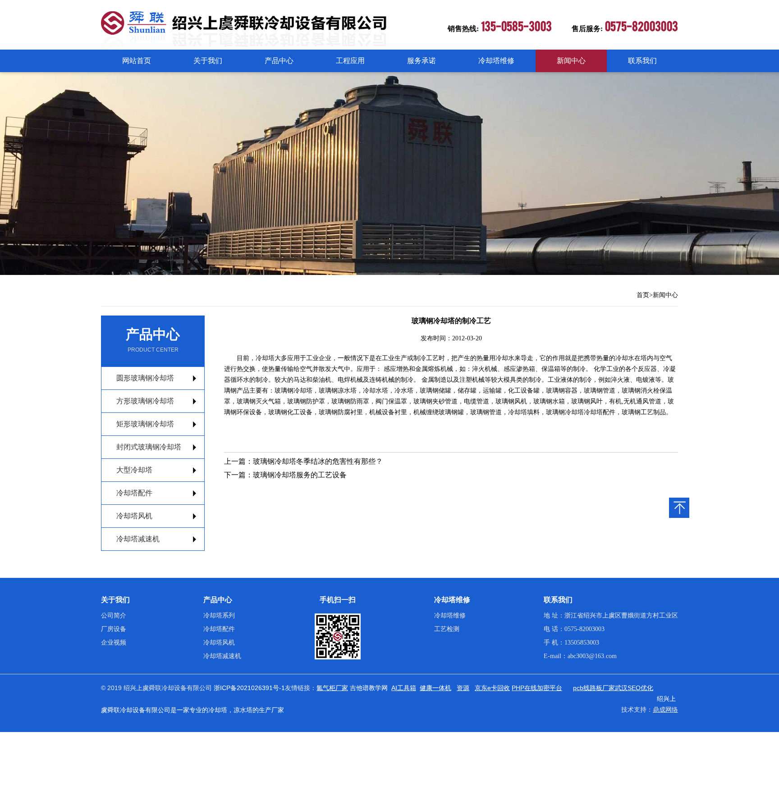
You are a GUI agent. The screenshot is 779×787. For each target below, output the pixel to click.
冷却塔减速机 (138, 539)
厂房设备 (113, 629)
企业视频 (113, 642)
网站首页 (136, 60)
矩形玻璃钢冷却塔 (145, 424)
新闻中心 (571, 60)
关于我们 (207, 60)
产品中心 (279, 60)
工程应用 (350, 60)
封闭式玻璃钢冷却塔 (148, 447)
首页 (643, 295)
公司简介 (113, 615)
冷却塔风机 (134, 516)
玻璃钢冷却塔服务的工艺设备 (300, 475)
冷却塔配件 (134, 493)
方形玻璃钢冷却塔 (145, 401)
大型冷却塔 (134, 470)
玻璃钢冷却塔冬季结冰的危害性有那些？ (318, 461)
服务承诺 (421, 60)
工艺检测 (446, 629)
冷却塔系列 (219, 615)
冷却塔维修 (496, 60)
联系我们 (642, 60)
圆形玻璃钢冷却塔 (145, 378)
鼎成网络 (665, 709)
